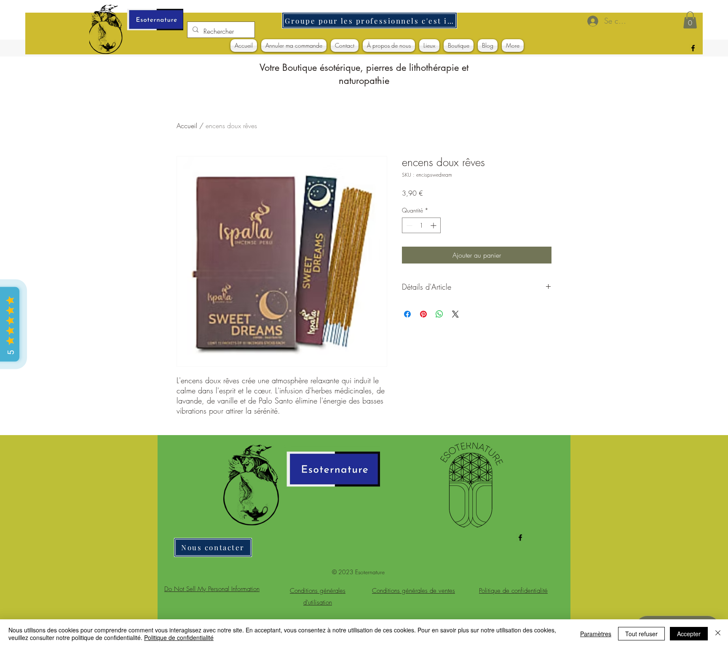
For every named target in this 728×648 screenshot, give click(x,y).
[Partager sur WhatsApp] (439, 314)
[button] (690, 20)
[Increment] (434, 225)
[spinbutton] (421, 225)
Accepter (689, 633)
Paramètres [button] (595, 633)
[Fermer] (718, 633)
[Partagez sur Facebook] (407, 314)
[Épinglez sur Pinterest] (423, 314)
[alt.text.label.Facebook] (693, 48)
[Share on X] (455, 314)
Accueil (187, 125)
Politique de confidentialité (179, 637)
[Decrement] (408, 225)
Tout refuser (641, 633)
